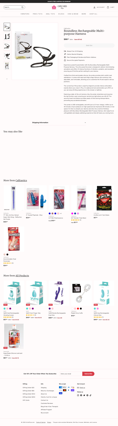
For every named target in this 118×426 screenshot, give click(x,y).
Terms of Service (40, 422)
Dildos (61, 14)
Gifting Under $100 (29, 394)
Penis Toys (38, 14)
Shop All (93, 14)
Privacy (49, 422)
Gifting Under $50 (28, 391)
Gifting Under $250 (29, 397)
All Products (22, 275)
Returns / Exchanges (47, 391)
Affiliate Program (46, 409)
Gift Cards (26, 400)
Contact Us (44, 400)
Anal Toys (50, 14)
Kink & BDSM (73, 14)
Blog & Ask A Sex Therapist (49, 406)
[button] (75, 220)
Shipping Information (40, 122)
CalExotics (67, 28)
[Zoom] (35, 51)
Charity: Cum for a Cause (49, 397)
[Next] (6, 78)
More (84, 14)
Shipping (43, 387)
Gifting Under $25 (28, 387)
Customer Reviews (47, 403)
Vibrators (25, 14)
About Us (44, 394)
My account (45, 413)
